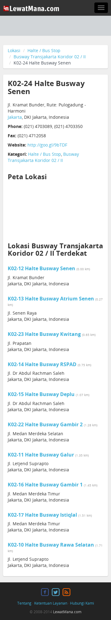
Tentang (24, 603)
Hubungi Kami (82, 603)
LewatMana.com (67, 611)
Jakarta (15, 117)
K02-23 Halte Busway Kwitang (44, 334)
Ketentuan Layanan (50, 603)
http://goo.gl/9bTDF (47, 145)
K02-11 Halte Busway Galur (41, 454)
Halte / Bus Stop (43, 50)
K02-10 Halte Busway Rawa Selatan (51, 544)
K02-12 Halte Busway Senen (41, 268)
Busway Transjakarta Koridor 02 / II (50, 57)
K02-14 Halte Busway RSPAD (42, 364)
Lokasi (14, 50)
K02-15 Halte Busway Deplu (41, 394)
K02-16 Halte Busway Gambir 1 (45, 484)
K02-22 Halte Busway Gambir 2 (45, 424)
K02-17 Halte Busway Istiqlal (42, 514)
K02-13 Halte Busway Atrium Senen (51, 298)
